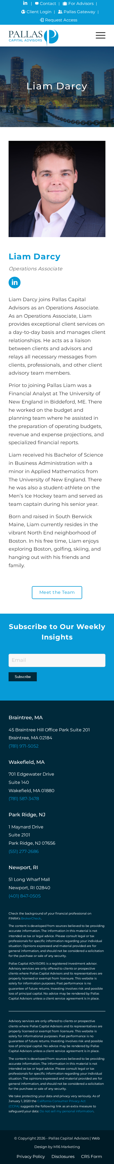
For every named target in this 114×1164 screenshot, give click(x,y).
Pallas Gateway (79, 12)
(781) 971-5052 (23, 746)
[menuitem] (26, 4)
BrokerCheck (31, 918)
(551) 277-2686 (24, 852)
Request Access (61, 20)
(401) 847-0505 (25, 896)
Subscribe (23, 677)
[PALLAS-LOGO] (47, 35)
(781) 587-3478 (24, 799)
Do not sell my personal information (67, 1111)
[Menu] (97, 35)
